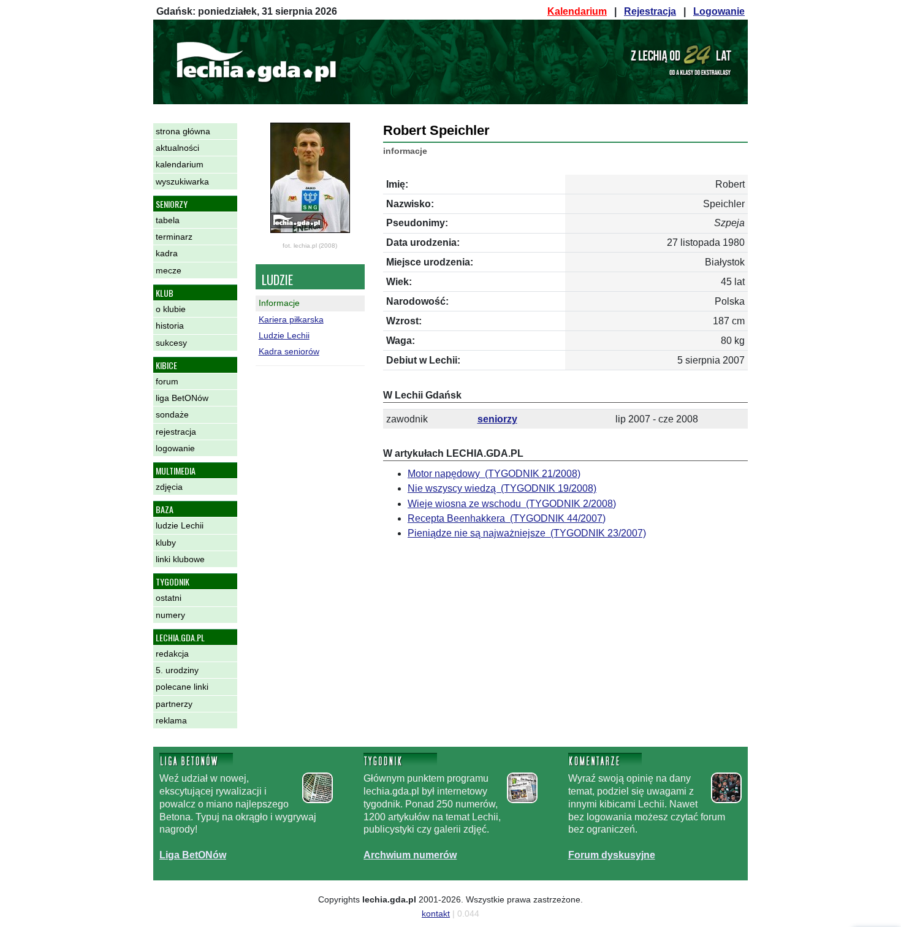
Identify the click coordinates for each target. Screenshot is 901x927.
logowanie (175, 448)
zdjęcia (169, 487)
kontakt (436, 913)
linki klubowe (180, 559)
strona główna (183, 131)
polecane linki (182, 687)
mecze (168, 270)
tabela (168, 220)
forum (167, 381)
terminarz (174, 237)
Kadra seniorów (289, 351)
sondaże (172, 414)
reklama (171, 720)
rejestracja (176, 432)
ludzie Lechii (179, 525)
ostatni (168, 598)
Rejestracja (650, 11)
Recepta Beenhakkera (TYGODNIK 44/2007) (507, 518)
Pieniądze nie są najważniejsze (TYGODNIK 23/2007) (527, 533)
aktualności (177, 148)
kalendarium (179, 164)
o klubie (171, 309)
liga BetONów (182, 398)
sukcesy (171, 343)
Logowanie (719, 11)
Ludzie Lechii (284, 335)
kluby (166, 542)
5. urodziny (177, 670)
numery (170, 615)
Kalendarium (577, 11)
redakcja (172, 653)
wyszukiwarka (182, 181)
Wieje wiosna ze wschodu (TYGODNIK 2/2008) (512, 503)
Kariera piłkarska (291, 319)
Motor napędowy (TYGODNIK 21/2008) (494, 473)
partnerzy (174, 704)
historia (170, 325)
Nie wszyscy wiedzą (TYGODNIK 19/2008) (502, 488)
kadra (167, 253)
